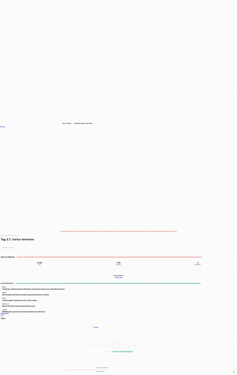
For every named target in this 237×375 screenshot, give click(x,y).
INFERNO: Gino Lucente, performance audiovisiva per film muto (23, 311)
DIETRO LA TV (5, 303)
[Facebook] (161, 123)
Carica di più (5, 313)
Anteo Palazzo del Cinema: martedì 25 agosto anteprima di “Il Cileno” (25, 294)
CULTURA (4, 309)
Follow (118, 261)
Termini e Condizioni (102, 367)
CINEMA (4, 292)
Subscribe (197, 261)
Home (2, 235)
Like (40, 261)
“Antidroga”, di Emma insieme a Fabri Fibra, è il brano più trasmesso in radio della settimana (33, 289)
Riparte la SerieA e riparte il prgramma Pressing (18, 306)
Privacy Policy (100, 371)
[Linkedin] (169, 123)
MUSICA (4, 286)
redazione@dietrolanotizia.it (122, 351)
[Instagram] (165, 123)
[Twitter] (173, 123)
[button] (172, 214)
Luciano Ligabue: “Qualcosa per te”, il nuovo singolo (19, 300)
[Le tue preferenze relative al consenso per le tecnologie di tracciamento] (234, 372)
